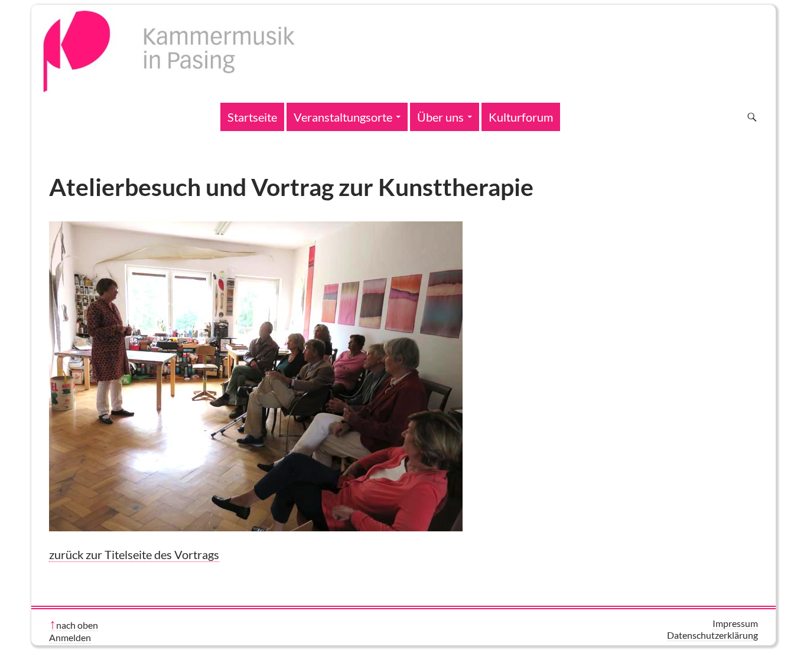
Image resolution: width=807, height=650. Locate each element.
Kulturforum (521, 117)
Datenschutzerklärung (712, 635)
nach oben (77, 625)
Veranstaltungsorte (343, 117)
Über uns (440, 117)
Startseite (252, 117)
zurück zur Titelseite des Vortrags (134, 554)
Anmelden (70, 637)
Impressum (735, 623)
